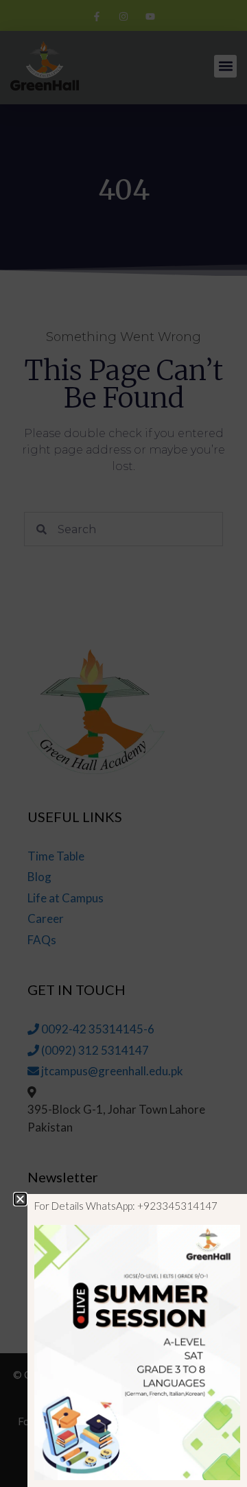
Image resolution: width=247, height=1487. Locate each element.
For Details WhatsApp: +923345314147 (125, 1205)
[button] (20, 1199)
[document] (123, 743)
